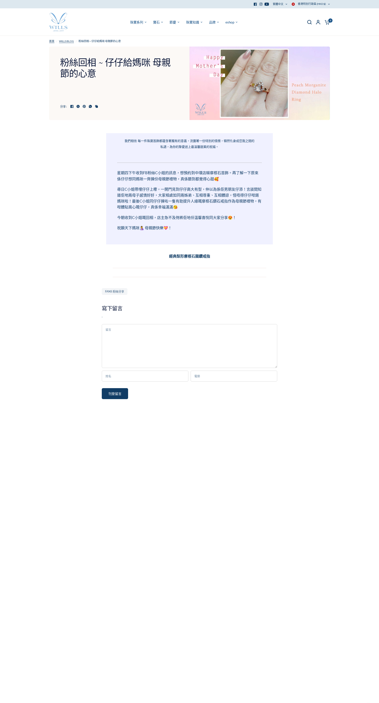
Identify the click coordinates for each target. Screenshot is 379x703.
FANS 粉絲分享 (114, 291)
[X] (78, 106)
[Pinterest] (84, 106)
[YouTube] (267, 4)
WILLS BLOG (66, 41)
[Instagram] (261, 4)
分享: (63, 106)
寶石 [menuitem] (156, 22)
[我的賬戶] (318, 22)
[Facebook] (255, 4)
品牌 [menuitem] (212, 22)
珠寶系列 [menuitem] (136, 22)
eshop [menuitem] (229, 22)
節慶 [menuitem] (173, 22)
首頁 (51, 41)
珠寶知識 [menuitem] (192, 22)
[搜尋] (309, 22)
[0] (326, 22)
